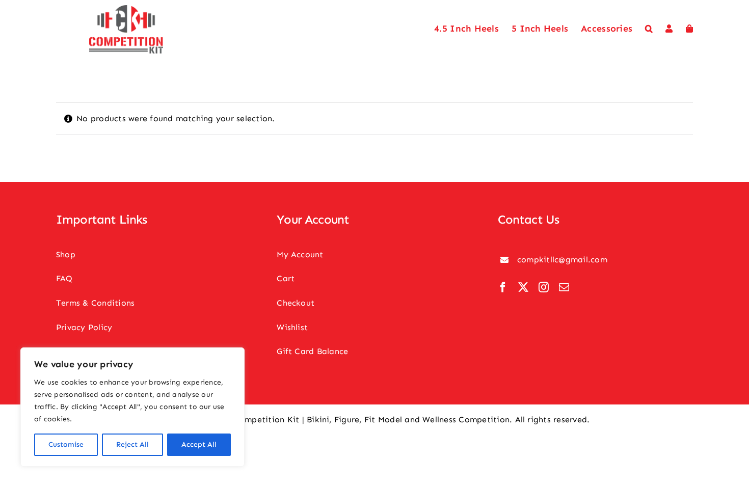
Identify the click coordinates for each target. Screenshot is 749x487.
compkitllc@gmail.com (562, 259)
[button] (649, 29)
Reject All (132, 444)
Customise (66, 444)
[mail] (564, 287)
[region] (132, 407)
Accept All (199, 444)
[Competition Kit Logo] (126, 9)
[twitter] (523, 287)
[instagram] (544, 287)
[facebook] (503, 287)
